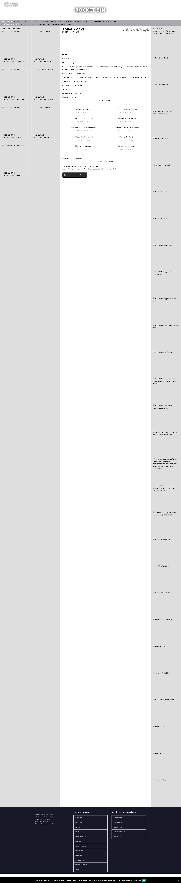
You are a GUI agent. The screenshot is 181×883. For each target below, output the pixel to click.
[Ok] (179, 880)
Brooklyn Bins (51, 22)
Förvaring (45, 24)
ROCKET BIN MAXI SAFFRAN (14, 61)
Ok (144, 880)
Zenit (119, 22)
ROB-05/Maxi (38, 97)
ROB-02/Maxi (9, 173)
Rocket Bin (79, 860)
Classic (61, 22)
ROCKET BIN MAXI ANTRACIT (14, 99)
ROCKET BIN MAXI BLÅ (12, 175)
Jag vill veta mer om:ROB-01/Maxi (74, 175)
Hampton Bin (70, 22)
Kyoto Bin (80, 22)
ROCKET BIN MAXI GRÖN (13, 137)
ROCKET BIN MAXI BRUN (42, 137)
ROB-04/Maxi (9, 135)
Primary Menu (176, 4)
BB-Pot (78, 827)
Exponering (36, 24)
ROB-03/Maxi (38, 135)
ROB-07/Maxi (38, 59)
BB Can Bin (25, 22)
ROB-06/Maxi (9, 97)
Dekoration (25, 24)
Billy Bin (41, 22)
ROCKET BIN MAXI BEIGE (42, 61)
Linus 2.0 (88, 22)
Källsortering (119, 832)
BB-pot (34, 22)
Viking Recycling (109, 22)
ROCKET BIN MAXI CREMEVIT (43, 99)
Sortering (68, 24)
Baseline (17, 22)
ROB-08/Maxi (9, 59)
